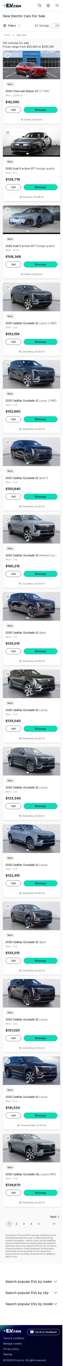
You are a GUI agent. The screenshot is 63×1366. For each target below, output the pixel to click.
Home (7, 35)
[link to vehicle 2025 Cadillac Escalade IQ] (31, 297)
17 (53, 1224)
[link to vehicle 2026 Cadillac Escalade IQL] (31, 1148)
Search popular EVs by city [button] (27, 1293)
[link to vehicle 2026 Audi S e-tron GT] (31, 142)
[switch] (55, 25)
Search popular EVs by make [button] (28, 1282)
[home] (20, 5)
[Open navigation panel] (57, 5)
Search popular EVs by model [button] (29, 1304)
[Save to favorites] (7, 55)
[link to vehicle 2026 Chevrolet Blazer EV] (31, 65)
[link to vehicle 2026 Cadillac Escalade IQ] (31, 529)
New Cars (21, 35)
